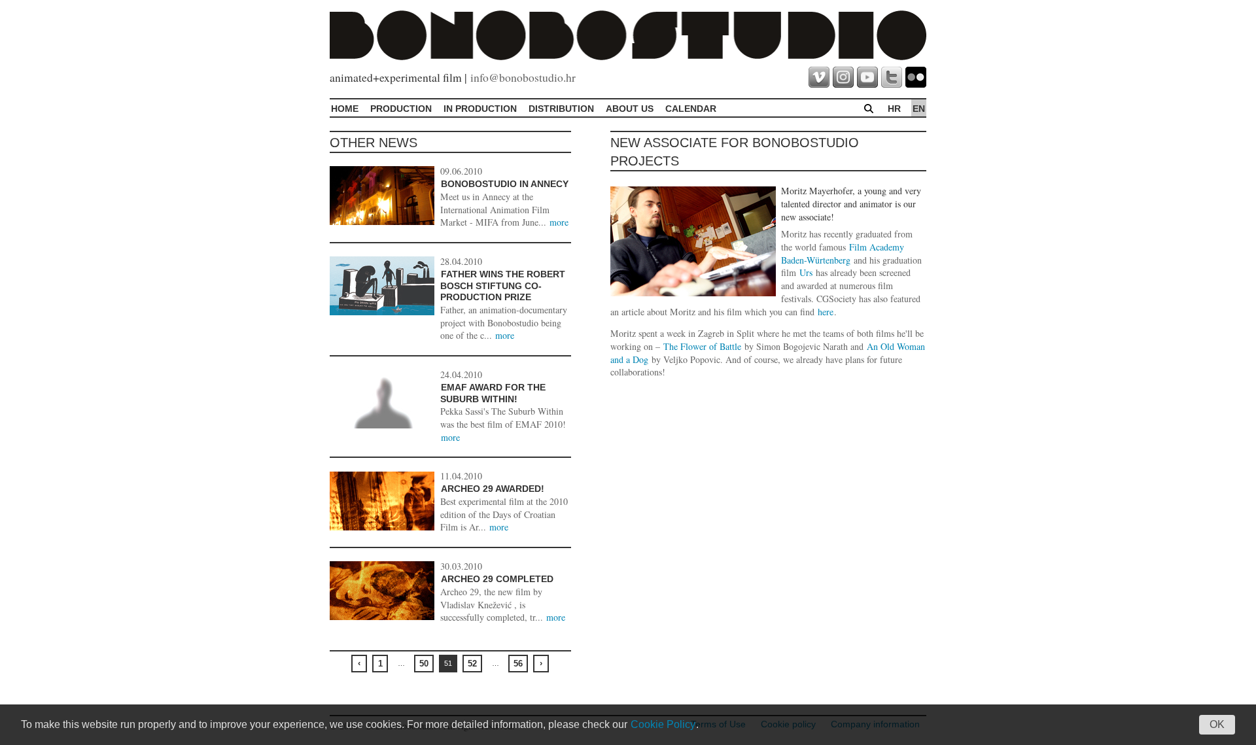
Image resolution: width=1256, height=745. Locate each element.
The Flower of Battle (702, 346)
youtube (867, 77)
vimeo (819, 77)
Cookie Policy (663, 724)
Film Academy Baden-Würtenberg (842, 253)
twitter (891, 77)
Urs (805, 272)
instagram (843, 77)
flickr (915, 77)
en (919, 108)
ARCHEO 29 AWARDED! (492, 488)
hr (894, 108)
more (559, 222)
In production (480, 108)
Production (401, 108)
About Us (630, 108)
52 (472, 663)
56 (518, 663)
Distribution (561, 108)
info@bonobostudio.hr (523, 77)
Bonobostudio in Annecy (504, 184)
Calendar (690, 108)
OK (1217, 724)
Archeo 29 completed (497, 579)
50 (423, 663)
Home (344, 108)
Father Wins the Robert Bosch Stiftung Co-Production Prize (502, 285)
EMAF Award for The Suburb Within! (493, 393)
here (825, 311)
